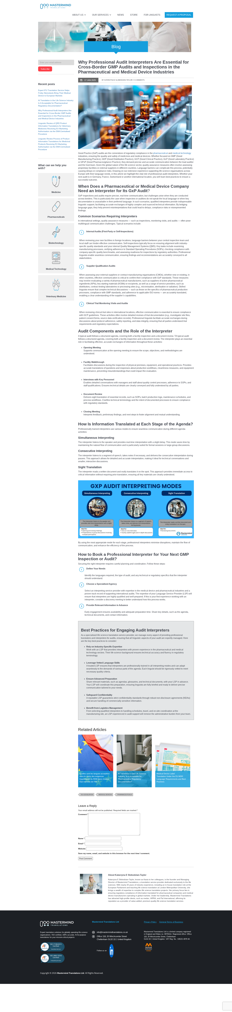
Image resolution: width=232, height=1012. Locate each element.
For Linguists (152, 15)
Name (81, 838)
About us (78, 15)
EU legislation (87, 794)
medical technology (182, 153)
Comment (83, 814)
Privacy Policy (150, 922)
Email (81, 843)
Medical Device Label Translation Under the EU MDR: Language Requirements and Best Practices (171, 778)
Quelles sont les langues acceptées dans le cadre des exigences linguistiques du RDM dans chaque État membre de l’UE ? (94, 778)
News (120, 15)
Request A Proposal (178, 15)
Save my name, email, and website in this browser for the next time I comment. (114, 853)
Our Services (100, 15)
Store (134, 15)
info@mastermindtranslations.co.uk (112, 932)
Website (82, 849)
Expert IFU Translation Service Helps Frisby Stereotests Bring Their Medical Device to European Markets (54, 93)
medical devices (105, 794)
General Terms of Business (171, 922)
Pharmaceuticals (124, 794)
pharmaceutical (160, 153)
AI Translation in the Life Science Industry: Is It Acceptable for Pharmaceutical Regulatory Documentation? (56, 103)
